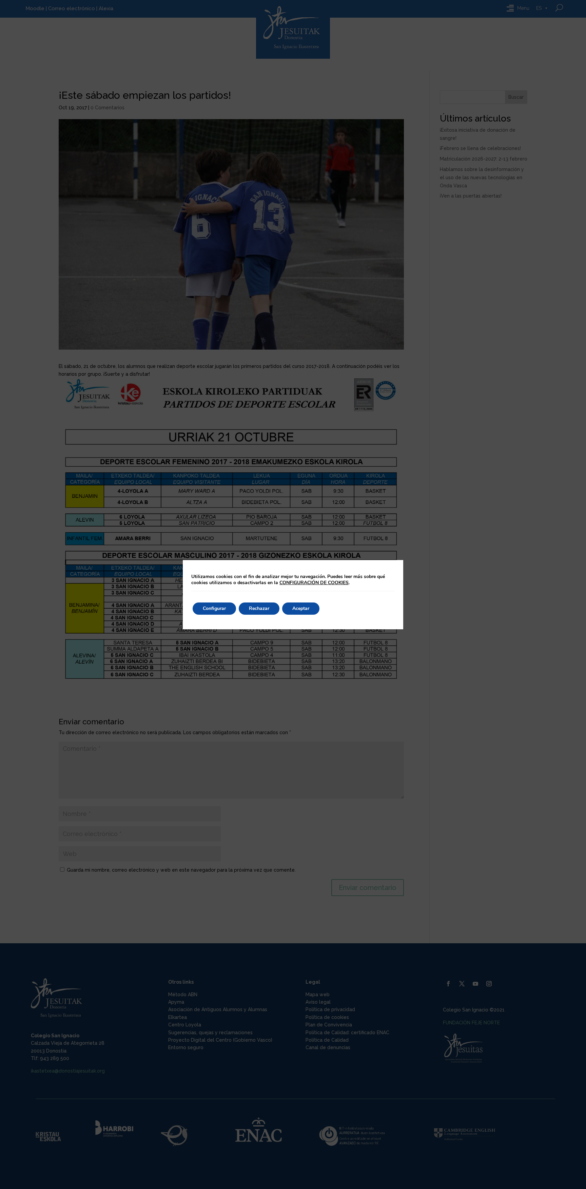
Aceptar (300, 608)
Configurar (214, 608)
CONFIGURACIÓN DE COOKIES (314, 583)
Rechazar (259, 608)
